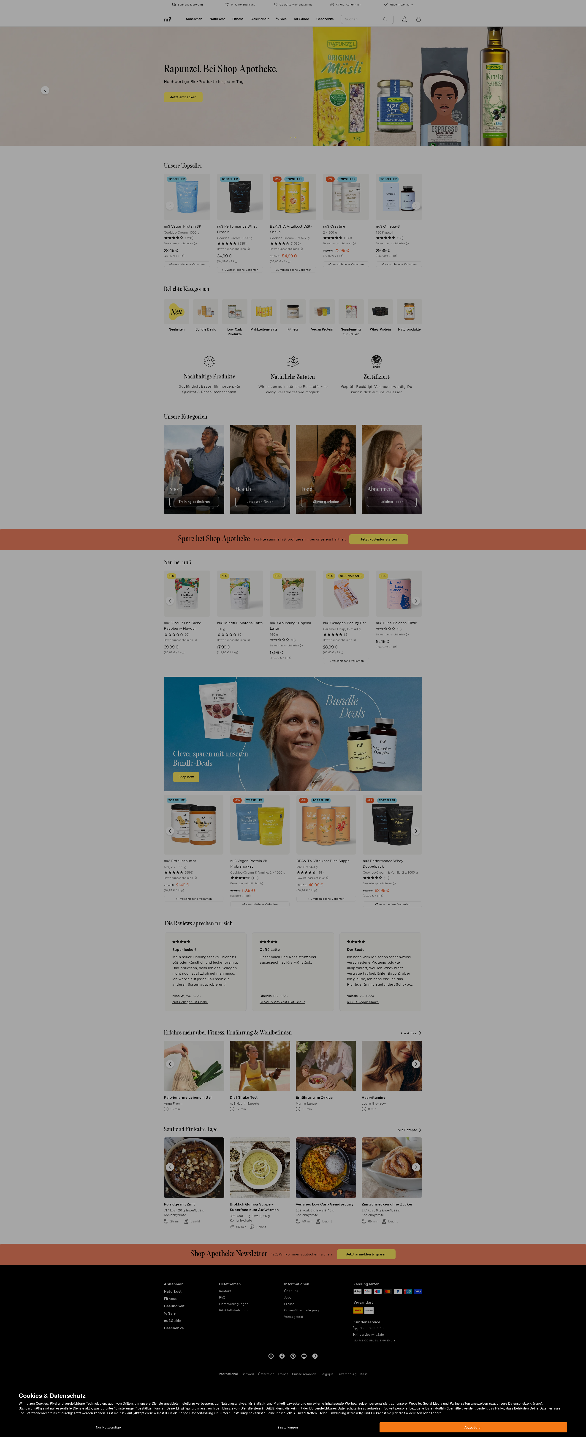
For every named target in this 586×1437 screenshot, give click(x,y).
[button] (294, 713)
